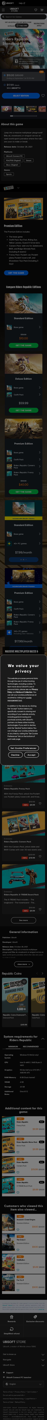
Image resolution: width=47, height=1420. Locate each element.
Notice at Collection (24, 692)
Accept (32, 755)
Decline (15, 755)
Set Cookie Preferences (23, 748)
